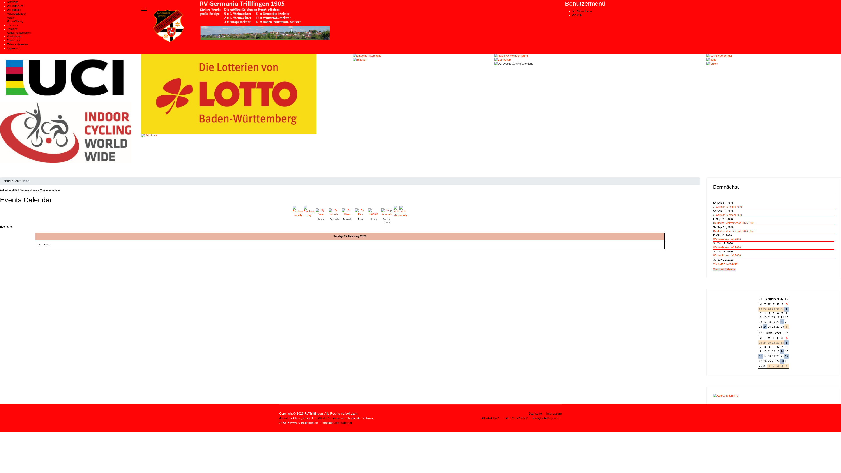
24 (765, 326)
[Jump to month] (386, 211)
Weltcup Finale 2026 (725, 263)
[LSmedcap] (597, 60)
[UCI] (67, 78)
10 (765, 317)
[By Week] (347, 211)
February (770, 299)
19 (773, 321)
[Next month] (403, 211)
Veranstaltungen (17, 13)
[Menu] (144, 9)
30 (760, 365)
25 (769, 326)
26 (773, 326)
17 (765, 321)
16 (760, 321)
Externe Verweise (17, 44)
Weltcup (577, 15)
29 (786, 361)
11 (769, 317)
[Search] (373, 211)
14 (782, 317)
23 (760, 326)
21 (782, 321)
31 (765, 365)
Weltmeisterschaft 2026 (727, 239)
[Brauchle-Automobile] (420, 56)
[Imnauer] (420, 60)
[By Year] (321, 211)
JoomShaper (343, 422)
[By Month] (334, 211)
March (770, 332)
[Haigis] (597, 56)
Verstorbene (14, 36)
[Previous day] (309, 211)
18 (769, 321)
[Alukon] (773, 64)
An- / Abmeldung (582, 11)
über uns (12, 25)
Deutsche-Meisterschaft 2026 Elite (733, 223)
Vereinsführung (15, 21)
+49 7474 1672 (489, 418)
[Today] (360, 211)
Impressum (13, 48)
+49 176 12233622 (516, 418)
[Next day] (396, 211)
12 (773, 317)
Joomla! (284, 418)
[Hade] (773, 60)
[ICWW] (67, 132)
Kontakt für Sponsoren (19, 32)
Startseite (12, 2)
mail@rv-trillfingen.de (546, 418)
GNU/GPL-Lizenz (328, 418)
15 (786, 317)
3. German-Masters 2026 (728, 215)
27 (777, 326)
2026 (780, 299)
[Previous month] (298, 211)
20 (777, 321)
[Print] (698, 197)
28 (782, 326)
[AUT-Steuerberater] (773, 56)
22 (786, 321)
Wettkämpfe (14, 9)
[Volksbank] (244, 155)
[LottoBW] (244, 94)
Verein (11, 17)
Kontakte (12, 29)
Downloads (14, 40)
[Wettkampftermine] (773, 396)
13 (777, 317)
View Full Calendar (724, 269)
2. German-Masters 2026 (728, 206)
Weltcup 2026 (15, 5)
